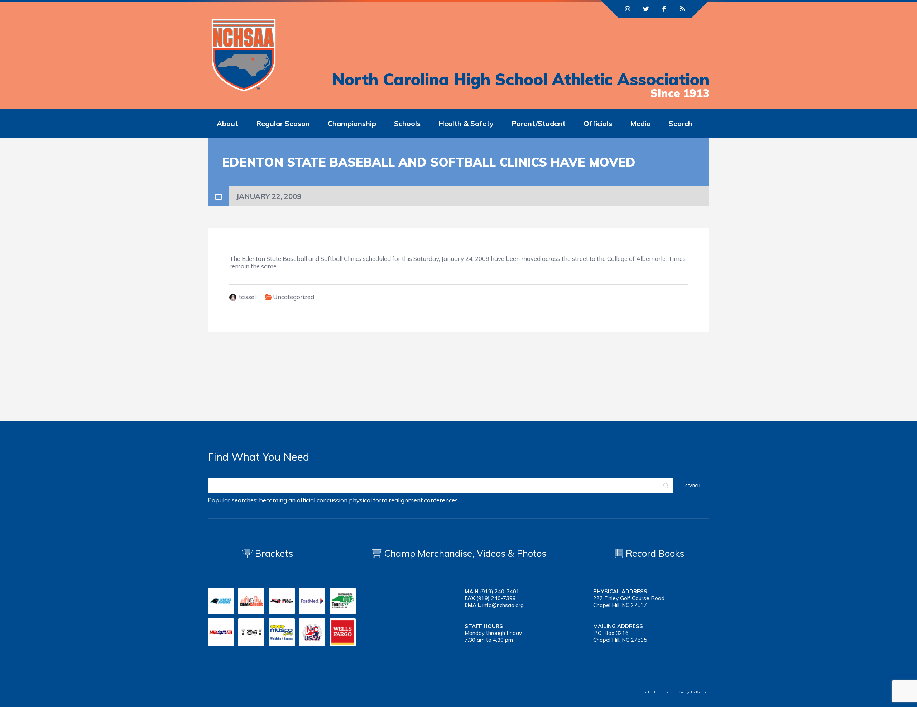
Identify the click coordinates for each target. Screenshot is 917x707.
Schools (407, 123)
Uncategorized (293, 297)
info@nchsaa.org (503, 605)
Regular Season (283, 123)
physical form (368, 500)
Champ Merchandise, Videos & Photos (465, 553)
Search (680, 123)
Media (640, 123)
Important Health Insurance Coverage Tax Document (674, 692)
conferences (441, 500)
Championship (352, 123)
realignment (406, 500)
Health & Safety (466, 123)
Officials (598, 123)
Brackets (273, 553)
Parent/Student (539, 123)
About (227, 123)
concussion (332, 500)
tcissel (247, 297)
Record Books (653, 553)
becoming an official (287, 500)
